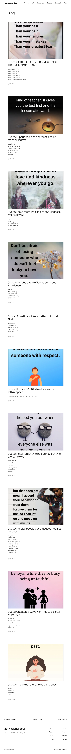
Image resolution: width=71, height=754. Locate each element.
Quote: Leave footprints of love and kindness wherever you (34, 213)
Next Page (62, 719)
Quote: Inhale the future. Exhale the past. (32, 684)
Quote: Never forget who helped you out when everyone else (35, 455)
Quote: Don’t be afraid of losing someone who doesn (32, 284)
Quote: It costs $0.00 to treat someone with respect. (31, 391)
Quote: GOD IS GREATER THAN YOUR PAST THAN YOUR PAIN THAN (32, 63)
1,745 (40, 719)
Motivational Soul (10, 3)
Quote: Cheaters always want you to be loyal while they (34, 613)
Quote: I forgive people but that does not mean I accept (35, 530)
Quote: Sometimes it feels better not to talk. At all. (34, 318)
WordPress (64, 749)
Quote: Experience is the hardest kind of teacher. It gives (32, 138)
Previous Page (9, 719)
